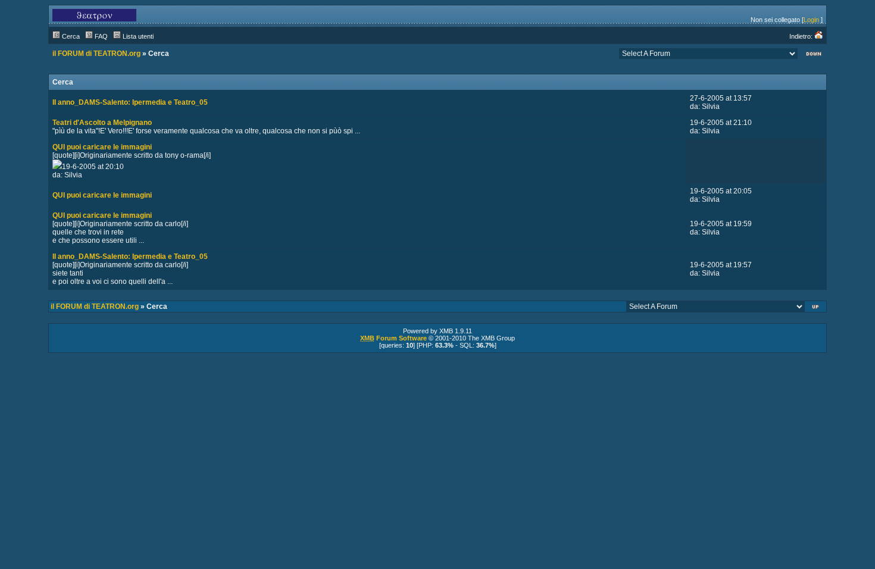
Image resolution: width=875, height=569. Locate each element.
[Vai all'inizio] (816, 308)
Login (811, 19)
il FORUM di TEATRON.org (96, 53)
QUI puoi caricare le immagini (102, 147)
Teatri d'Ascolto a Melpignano (102, 122)
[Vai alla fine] (814, 55)
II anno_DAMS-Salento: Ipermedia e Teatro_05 (130, 102)
